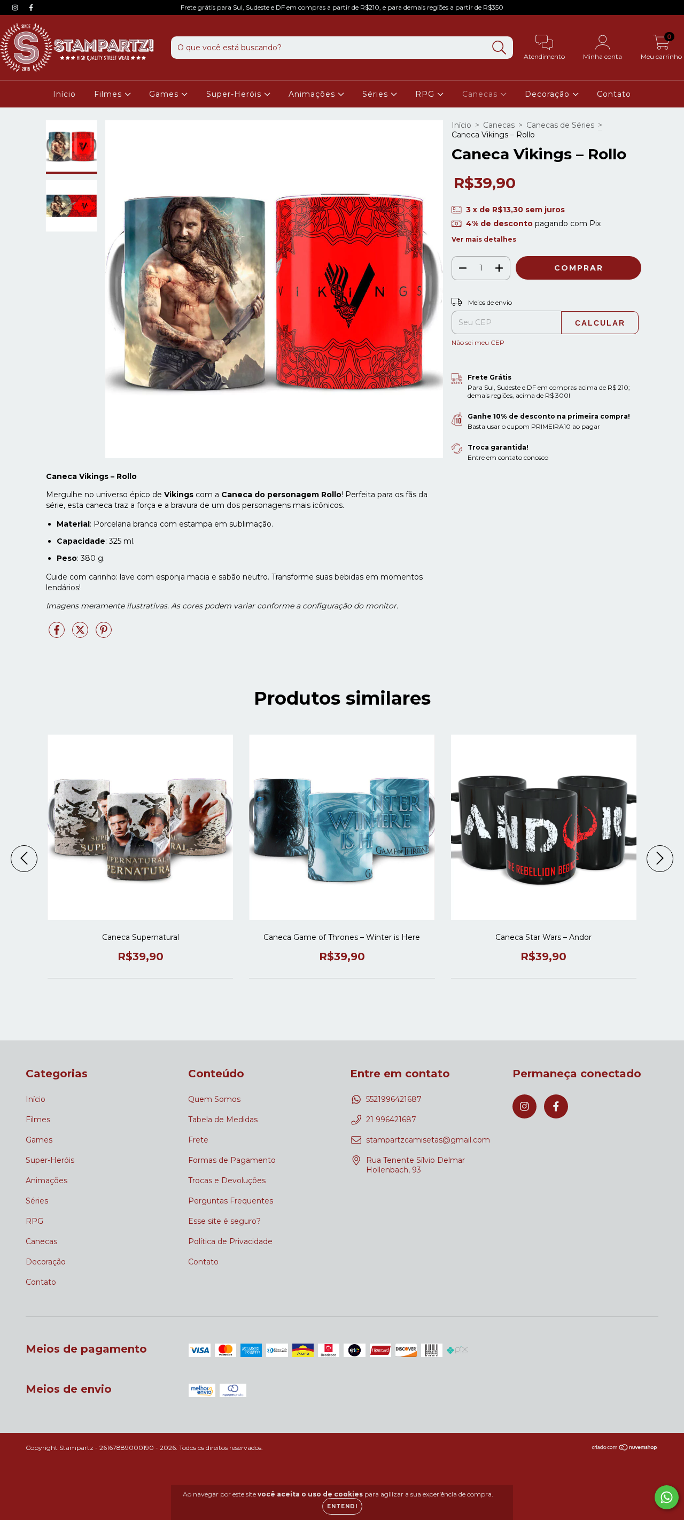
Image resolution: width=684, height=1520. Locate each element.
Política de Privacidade (230, 1241)
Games (165, 94)
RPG (426, 94)
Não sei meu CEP (478, 342)
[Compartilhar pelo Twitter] (81, 634)
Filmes (109, 94)
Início (64, 94)
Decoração (548, 94)
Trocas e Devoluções (227, 1180)
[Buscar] (499, 47)
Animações (313, 94)
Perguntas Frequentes (230, 1201)
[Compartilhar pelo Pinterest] (104, 634)
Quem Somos (214, 1099)
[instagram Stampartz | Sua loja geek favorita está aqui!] (16, 7)
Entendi (342, 1506)
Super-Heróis (235, 94)
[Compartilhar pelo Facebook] (58, 634)
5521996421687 (394, 1099)
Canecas (481, 94)
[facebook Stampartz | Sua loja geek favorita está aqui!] (31, 7)
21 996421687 (391, 1119)
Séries (376, 94)
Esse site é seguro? (224, 1221)
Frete (198, 1140)
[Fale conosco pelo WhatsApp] (667, 1497)
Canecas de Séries (560, 125)
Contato (614, 94)
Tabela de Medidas (223, 1119)
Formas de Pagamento (232, 1160)
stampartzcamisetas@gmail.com (428, 1140)
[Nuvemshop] (625, 1449)
